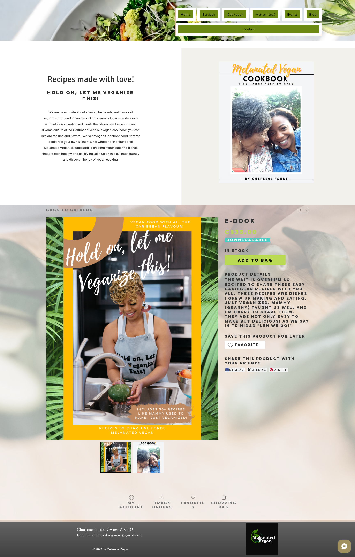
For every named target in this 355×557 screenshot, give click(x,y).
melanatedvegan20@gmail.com (116, 535)
